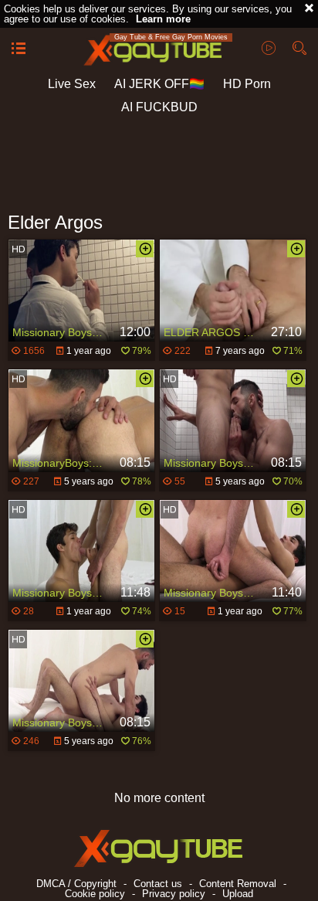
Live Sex (72, 83)
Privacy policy (173, 894)
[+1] (18, 49)
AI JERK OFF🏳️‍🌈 (159, 83)
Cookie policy (95, 894)
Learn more (163, 19)
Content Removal (237, 884)
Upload (237, 894)
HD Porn (247, 83)
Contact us (158, 884)
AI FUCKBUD (159, 107)
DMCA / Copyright (76, 884)
